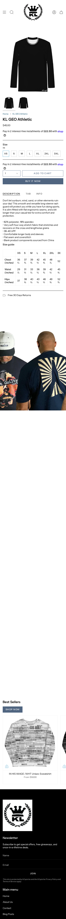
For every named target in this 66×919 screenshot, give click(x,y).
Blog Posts (8, 914)
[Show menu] (4, 12)
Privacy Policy (51, 879)
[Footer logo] (17, 815)
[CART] (61, 12)
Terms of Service (9, 881)
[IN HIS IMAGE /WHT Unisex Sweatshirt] (30, 742)
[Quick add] (7, 766)
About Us (8, 902)
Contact (7, 908)
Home (5, 114)
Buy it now (33, 181)
